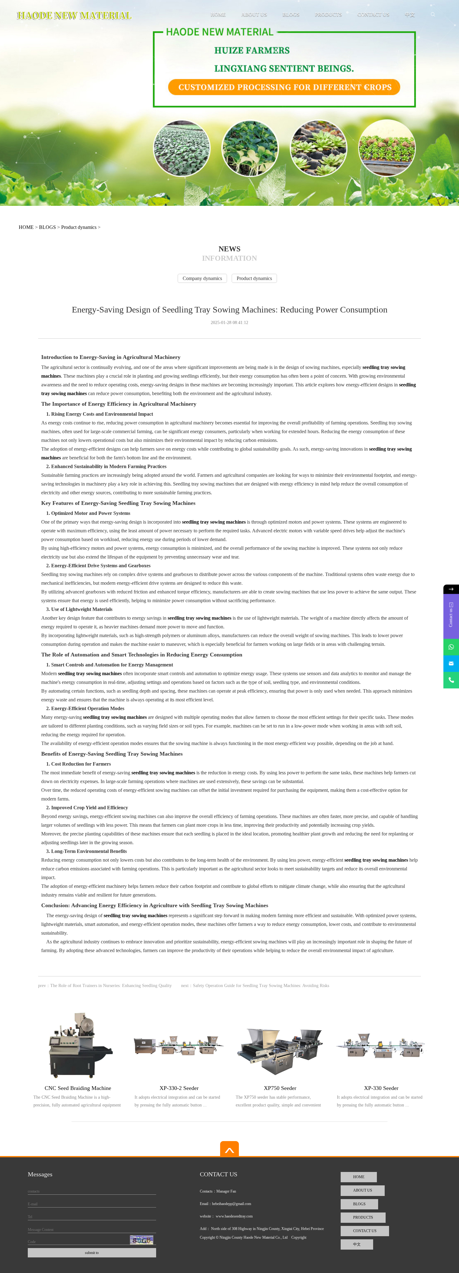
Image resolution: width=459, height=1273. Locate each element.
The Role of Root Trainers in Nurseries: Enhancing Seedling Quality (111, 985)
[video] (229, 1149)
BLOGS (291, 14)
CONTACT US (373, 14)
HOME (218, 14)
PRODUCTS (328, 14)
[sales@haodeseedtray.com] (451, 664)
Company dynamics (202, 278)
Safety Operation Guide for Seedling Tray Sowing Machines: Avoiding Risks (261, 985)
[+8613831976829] (451, 680)
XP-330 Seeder (381, 1088)
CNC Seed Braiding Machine (78, 1088)
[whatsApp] (451, 647)
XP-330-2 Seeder (179, 1088)
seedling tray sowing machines (214, 522)
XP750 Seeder (280, 1088)
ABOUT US (254, 14)
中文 (410, 14)
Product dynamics (78, 227)
